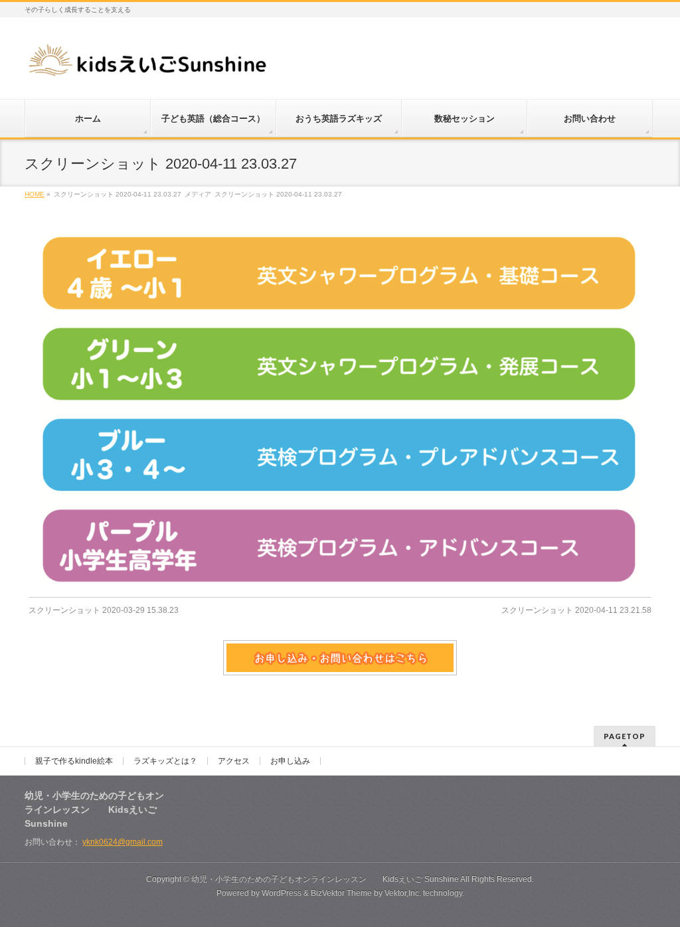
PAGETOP (624, 736)
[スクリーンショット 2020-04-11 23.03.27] (340, 410)
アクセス (234, 761)
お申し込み (290, 761)
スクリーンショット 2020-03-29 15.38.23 (104, 610)
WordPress (281, 893)
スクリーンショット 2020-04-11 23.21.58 (576, 610)
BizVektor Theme (341, 893)
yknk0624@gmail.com (122, 842)
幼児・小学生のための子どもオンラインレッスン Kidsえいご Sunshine (325, 879)
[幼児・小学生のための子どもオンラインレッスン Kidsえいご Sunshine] (149, 64)
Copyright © (168, 879)
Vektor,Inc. (402, 893)
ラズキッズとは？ (165, 761)
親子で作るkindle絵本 (74, 761)
